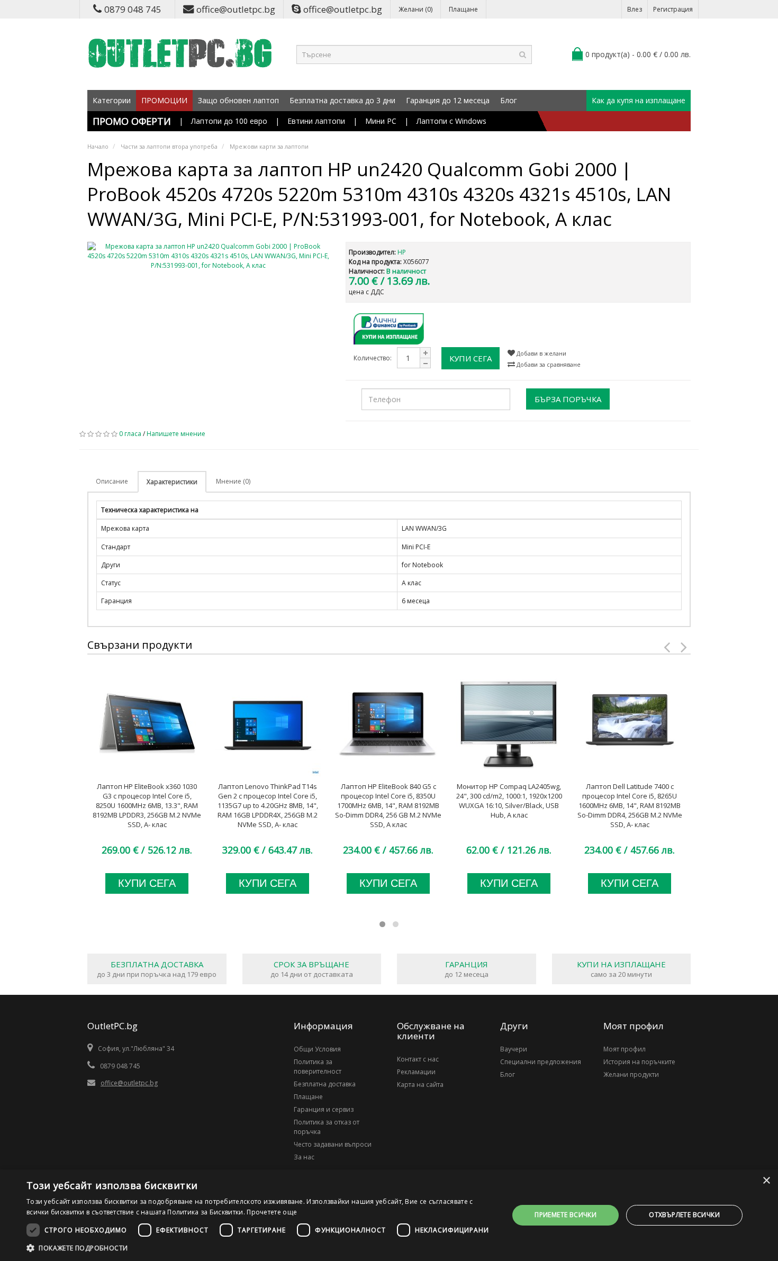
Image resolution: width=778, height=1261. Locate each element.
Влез (634, 9)
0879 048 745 (132, 9)
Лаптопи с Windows (451, 121)
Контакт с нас (418, 1059)
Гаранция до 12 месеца (448, 100)
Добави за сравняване (548, 364)
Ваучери (513, 1049)
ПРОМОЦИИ (164, 100)
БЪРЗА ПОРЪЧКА (568, 399)
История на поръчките (639, 1061)
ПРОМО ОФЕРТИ (132, 121)
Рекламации (416, 1071)
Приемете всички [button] (565, 1214)
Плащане (463, 9)
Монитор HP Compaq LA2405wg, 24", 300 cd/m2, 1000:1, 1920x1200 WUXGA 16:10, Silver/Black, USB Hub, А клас (509, 801)
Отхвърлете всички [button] (684, 1214)
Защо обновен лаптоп (238, 100)
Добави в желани (540, 353)
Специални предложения (540, 1061)
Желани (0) (415, 9)
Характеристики (172, 481)
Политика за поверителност (317, 1066)
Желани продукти (631, 1074)
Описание (112, 481)
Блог (508, 100)
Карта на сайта (420, 1084)
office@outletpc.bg (235, 9)
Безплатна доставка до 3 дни (342, 100)
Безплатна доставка (325, 1083)
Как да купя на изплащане (638, 100)
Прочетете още (272, 1212)
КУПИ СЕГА (470, 358)
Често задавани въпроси (333, 1144)
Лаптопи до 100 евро (229, 121)
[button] (260, 1247)
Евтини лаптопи (316, 121)
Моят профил (624, 1049)
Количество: (373, 357)
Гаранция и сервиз (324, 1109)
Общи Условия (317, 1049)
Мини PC (380, 121)
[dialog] (389, 1215)
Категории (112, 100)
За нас (304, 1157)
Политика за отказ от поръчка (326, 1127)
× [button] (766, 1181)
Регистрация (673, 9)
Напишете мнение (176, 433)
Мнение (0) (233, 481)
